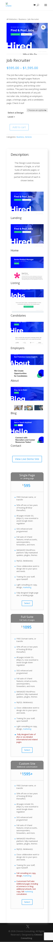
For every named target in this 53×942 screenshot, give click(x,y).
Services (28, 137)
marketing (27, 587)
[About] (27, 377)
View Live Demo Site (27, 459)
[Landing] (27, 214)
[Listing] (27, 279)
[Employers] (27, 344)
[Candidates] (27, 311)
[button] (43, 27)
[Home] (27, 246)
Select (27, 603)
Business (22, 19)
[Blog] (27, 409)
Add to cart (19, 127)
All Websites (12, 19)
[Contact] (27, 442)
